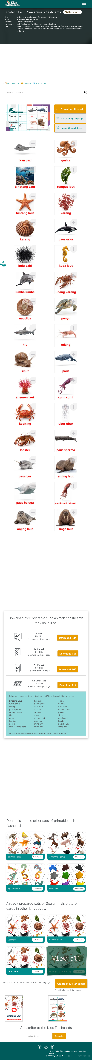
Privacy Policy (54, 1051)
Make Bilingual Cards (72, 128)
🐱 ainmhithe (26, 83)
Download (67, 637)
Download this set (72, 109)
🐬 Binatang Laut (39, 83)
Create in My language (72, 118)
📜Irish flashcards (12, 83)
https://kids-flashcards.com (63, 1056)
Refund (74, 1051)
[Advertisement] (46, 61)
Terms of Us (65, 1051)
